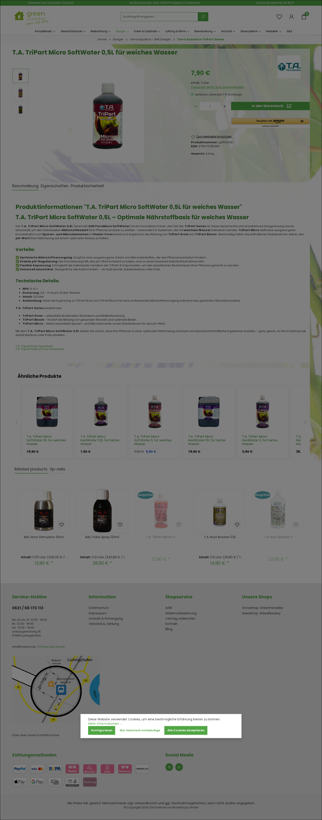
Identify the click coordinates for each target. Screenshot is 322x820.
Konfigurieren (101, 730)
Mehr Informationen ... (105, 724)
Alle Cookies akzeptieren (186, 730)
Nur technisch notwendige (140, 730)
